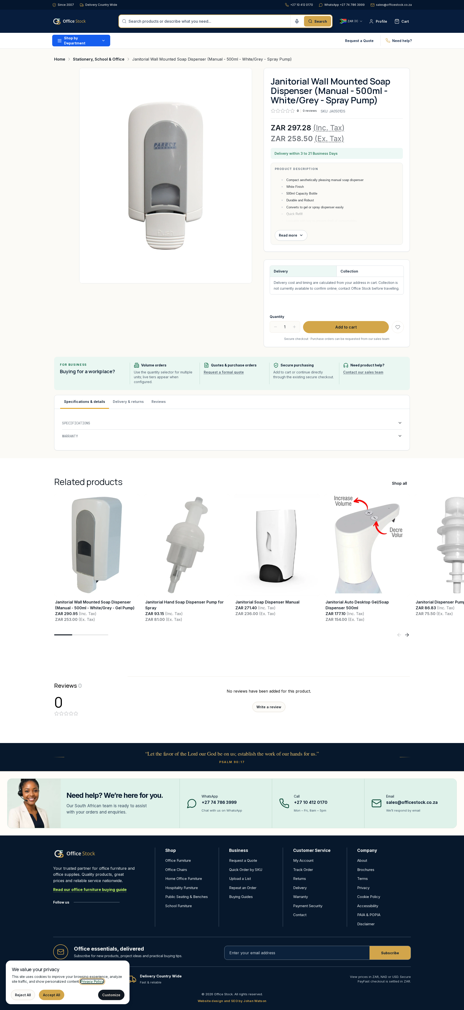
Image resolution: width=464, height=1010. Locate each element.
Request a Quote (359, 41)
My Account (303, 860)
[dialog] (68, 982)
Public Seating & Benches (186, 896)
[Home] (76, 21)
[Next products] (407, 635)
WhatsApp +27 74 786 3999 (344, 5)
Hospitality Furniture (181, 887)
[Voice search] (296, 21)
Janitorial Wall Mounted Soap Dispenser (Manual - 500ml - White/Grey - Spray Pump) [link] (212, 59)
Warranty (300, 896)
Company (367, 850)
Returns (299, 878)
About (362, 860)
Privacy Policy (92, 981)
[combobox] (208, 21)
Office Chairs (176, 869)
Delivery (300, 887)
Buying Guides (241, 896)
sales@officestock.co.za (394, 5)
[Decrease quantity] (275, 326)
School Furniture (178, 906)
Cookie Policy (368, 896)
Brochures (365, 869)
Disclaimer (366, 924)
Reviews (159, 402)
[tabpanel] (232, 429)
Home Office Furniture (183, 878)
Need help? (402, 41)
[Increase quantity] (294, 326)
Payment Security (307, 906)
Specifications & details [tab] (84, 402)
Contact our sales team (363, 372)
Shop (170, 850)
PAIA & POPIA (368, 914)
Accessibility (367, 906)
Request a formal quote (224, 372)
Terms (362, 878)
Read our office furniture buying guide (90, 889)
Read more (288, 235)
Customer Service (312, 850)
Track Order (303, 869)
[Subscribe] (390, 953)
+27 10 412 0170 (301, 5)
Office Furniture (178, 860)
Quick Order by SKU (245, 869)
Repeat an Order (242, 887)
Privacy (363, 887)
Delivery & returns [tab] (128, 402)
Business (238, 850)
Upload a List (240, 878)
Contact (299, 914)
